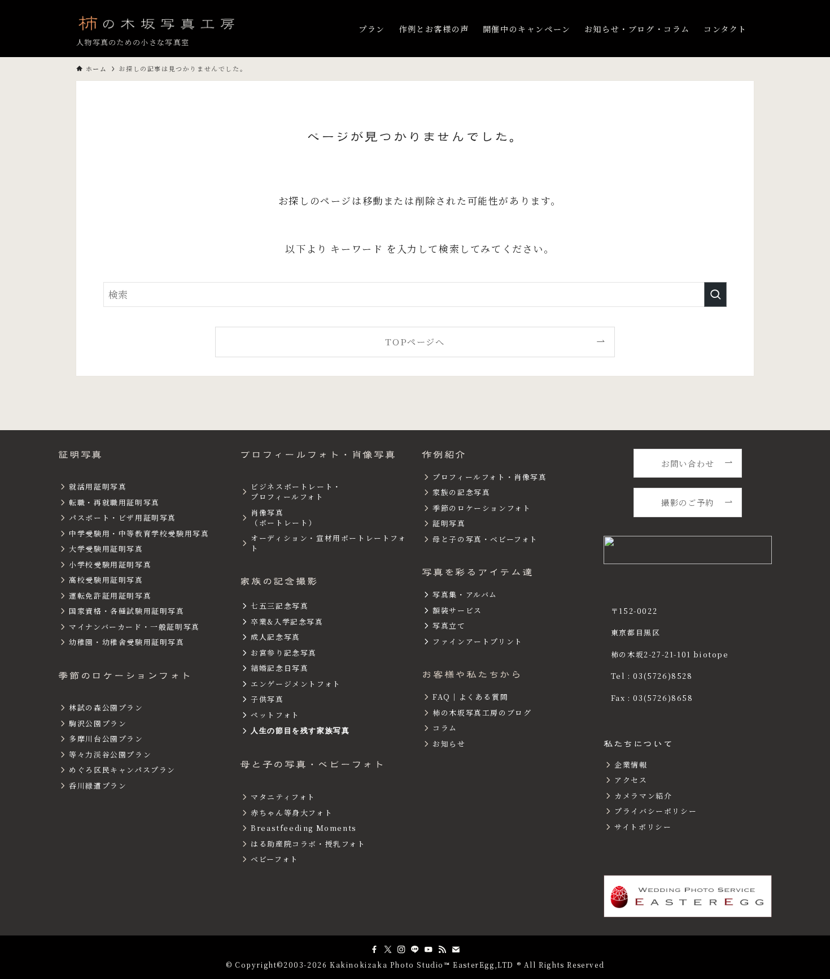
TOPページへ (414, 341)
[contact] (456, 950)
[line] (415, 950)
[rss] (442, 950)
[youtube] (428, 950)
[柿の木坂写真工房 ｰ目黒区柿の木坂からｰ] (157, 22)
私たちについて (638, 743)
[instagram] (401, 950)
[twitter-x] (388, 950)
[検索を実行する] (715, 294)
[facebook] (374, 950)
